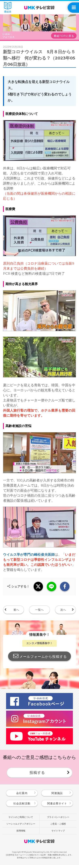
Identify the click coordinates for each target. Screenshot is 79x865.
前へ (16, 609)
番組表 (7, 11)
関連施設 (57, 793)
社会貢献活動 (21, 803)
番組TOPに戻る (64, 35)
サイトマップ (58, 830)
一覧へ (39, 609)
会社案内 (22, 793)
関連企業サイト (57, 803)
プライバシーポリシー (58, 817)
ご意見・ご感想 (58, 823)
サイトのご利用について (21, 817)
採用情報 (20, 830)
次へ (63, 609)
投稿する (37, 772)
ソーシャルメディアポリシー (20, 823)
